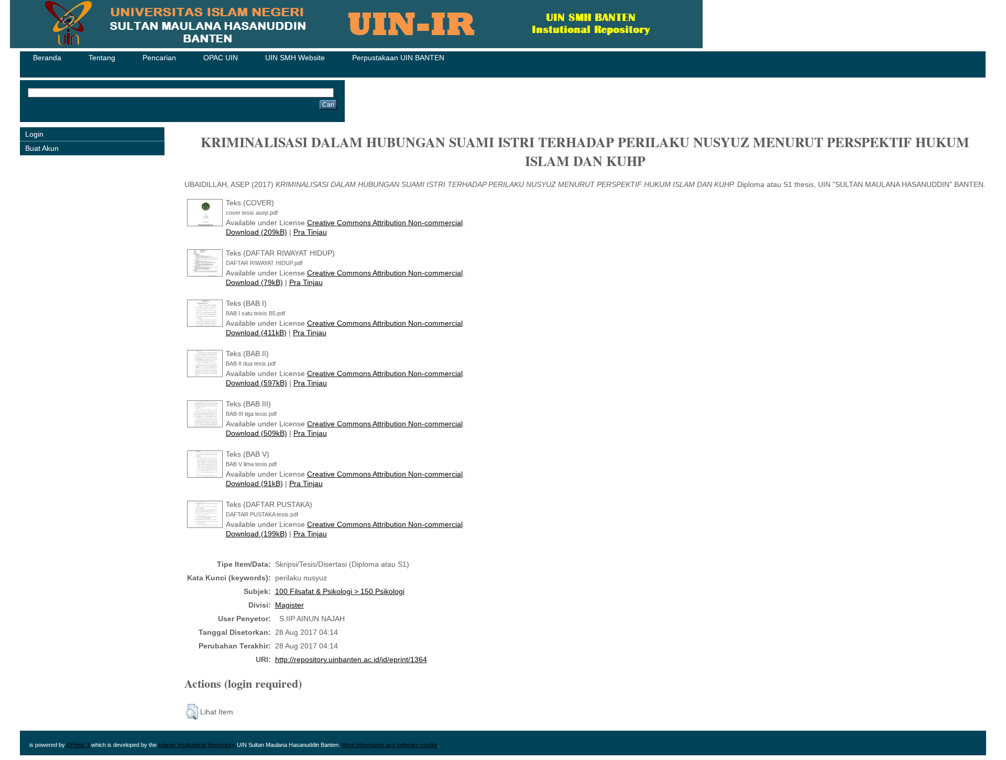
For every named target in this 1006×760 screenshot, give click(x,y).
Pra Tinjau (310, 232)
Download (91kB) (254, 483)
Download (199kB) (256, 534)
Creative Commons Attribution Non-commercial (385, 222)
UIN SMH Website (295, 57)
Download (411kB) (256, 332)
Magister (289, 605)
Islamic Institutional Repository (196, 745)
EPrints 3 (78, 745)
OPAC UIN (220, 57)
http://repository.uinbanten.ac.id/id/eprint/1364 (351, 659)
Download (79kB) (254, 282)
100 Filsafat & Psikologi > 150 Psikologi (339, 591)
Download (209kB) (256, 232)
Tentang (102, 57)
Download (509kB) (256, 433)
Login (34, 134)
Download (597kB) (256, 383)
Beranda (47, 57)
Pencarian (159, 57)
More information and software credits (390, 745)
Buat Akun (42, 148)
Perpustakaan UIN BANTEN (398, 57)
